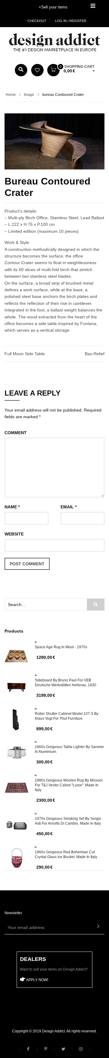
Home (11, 95)
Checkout (37, 21)
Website (14, 534)
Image (29, 95)
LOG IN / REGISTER (70, 21)
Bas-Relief (94, 353)
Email (69, 506)
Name (12, 506)
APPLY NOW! (36, 980)
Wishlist (37, 70)
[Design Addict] (54, 41)
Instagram (81, 1049)
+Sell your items (53, 7)
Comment (16, 432)
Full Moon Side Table (25, 353)
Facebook (28, 1049)
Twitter (63, 1049)
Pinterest (45, 1049)
